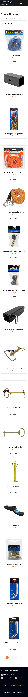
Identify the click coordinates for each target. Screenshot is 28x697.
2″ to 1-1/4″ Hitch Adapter (14, 329)
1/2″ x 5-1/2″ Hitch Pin (14, 447)
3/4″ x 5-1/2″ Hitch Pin (14, 369)
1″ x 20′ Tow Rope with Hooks (14, 212)
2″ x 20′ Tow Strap (14, 55)
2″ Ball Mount (14, 525)
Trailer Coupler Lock (14, 564)
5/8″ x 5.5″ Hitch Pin (14, 408)
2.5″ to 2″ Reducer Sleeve (14, 94)
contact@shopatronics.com (12, 685)
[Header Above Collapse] (25, 2)
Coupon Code (8, 678)
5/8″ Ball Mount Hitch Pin (14, 643)
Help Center (22, 678)
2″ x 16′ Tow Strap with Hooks (14, 173)
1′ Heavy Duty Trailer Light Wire (14, 251)
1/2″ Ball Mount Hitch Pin (14, 604)
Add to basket (14, 61)
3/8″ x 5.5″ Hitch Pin (14, 486)
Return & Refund (9, 675)
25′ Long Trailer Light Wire (14, 134)
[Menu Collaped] (21, 2)
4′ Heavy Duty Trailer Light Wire (14, 290)
